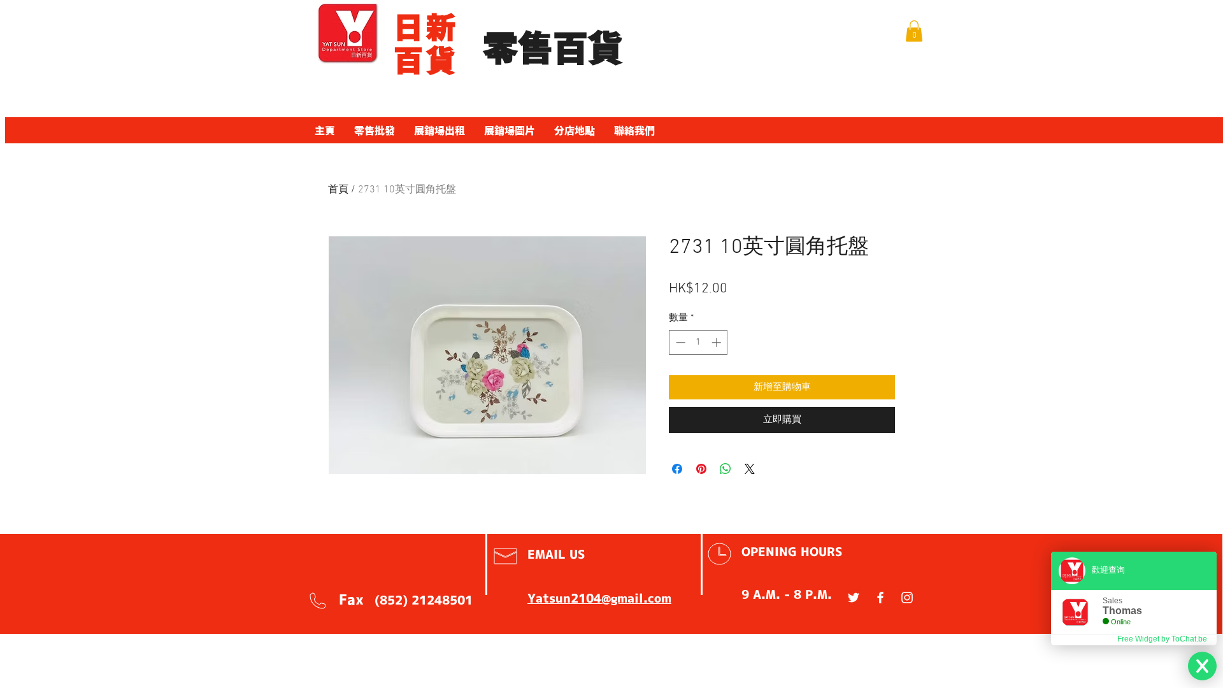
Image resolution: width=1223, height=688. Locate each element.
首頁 (338, 189)
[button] (914, 30)
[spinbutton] (698, 342)
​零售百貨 (553, 48)
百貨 (426, 60)
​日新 (426, 27)
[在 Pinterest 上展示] (701, 469)
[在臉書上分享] (677, 469)
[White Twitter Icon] (853, 597)
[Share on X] (749, 469)
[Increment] (717, 342)
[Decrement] (679, 342)
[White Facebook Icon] (880, 597)
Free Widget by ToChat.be (1162, 638)
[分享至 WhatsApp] (725, 469)
